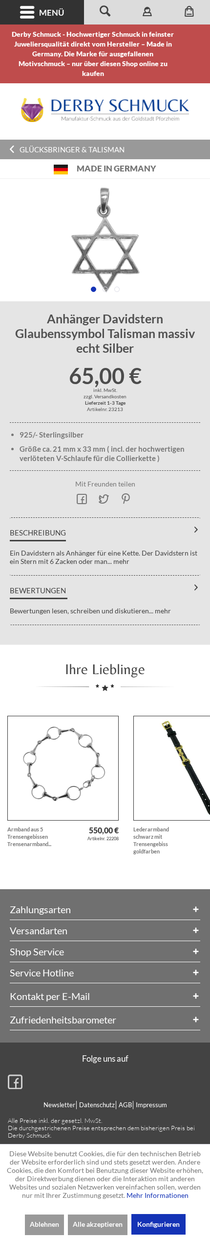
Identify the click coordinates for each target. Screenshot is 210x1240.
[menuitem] (42, 12)
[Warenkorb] (189, 12)
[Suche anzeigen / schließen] (105, 12)
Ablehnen (44, 1224)
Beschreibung (38, 532)
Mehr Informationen (157, 1195)
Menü (51, 12)
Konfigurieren (158, 1224)
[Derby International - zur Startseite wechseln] (105, 110)
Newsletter (59, 1105)
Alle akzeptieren (98, 1224)
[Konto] (147, 12)
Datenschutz (97, 1105)
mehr (120, 561)
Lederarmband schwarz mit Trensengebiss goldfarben (151, 840)
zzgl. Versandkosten (105, 396)
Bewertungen (38, 590)
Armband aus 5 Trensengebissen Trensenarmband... (29, 836)
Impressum (151, 1105)
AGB (125, 1105)
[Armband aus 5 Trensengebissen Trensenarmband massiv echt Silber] (63, 768)
